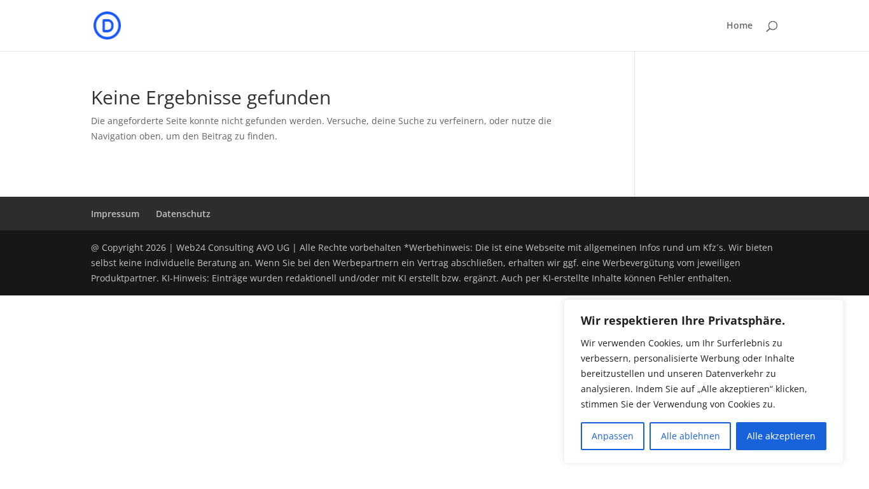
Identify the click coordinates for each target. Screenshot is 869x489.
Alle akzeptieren (781, 436)
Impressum (115, 214)
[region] (704, 381)
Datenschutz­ (183, 214)
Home (739, 26)
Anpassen (613, 436)
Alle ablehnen (690, 436)
